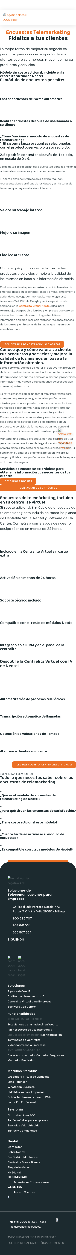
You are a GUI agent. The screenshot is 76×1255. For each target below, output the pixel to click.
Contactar (15, 1147)
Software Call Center (22, 1006)
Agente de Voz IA (19, 991)
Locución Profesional (22, 1102)
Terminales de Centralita (24, 1040)
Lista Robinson (17, 1082)
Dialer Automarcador (22, 1055)
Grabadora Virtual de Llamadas (28, 1076)
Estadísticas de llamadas (24, 1024)
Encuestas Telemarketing (24, 1035)
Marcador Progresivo (50, 1055)
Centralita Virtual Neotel (34, 306)
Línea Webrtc (50, 1024)
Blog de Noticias (19, 1167)
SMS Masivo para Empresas (26, 1092)
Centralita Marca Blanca (24, 1162)
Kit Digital (14, 1172)
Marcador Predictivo (21, 1060)
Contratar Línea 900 (21, 1115)
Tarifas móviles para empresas (28, 1120)
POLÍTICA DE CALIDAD (22, 1243)
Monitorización (51, 1035)
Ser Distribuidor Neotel (23, 1157)
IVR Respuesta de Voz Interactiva (30, 1029)
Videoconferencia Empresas (26, 1045)
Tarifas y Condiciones (22, 1130)
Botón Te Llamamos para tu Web (29, 1097)
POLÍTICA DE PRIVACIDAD (41, 1237)
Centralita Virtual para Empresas (29, 1001)
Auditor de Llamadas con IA (26, 996)
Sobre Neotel (16, 1152)
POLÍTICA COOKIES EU (50, 1243)
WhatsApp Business (21, 1087)
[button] (71, 17)
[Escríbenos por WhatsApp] (65, 439)
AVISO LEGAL (16, 1237)
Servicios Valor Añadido (24, 1125)
